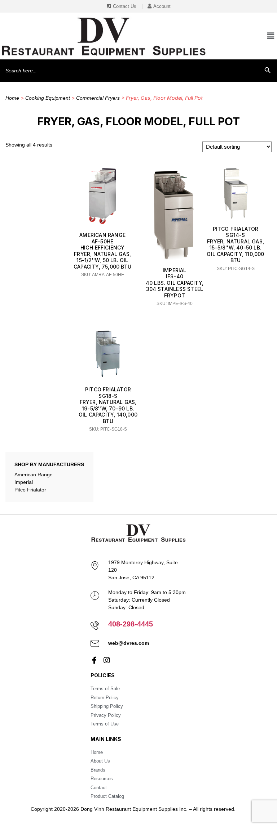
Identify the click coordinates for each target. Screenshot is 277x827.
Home (12, 98)
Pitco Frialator (30, 490)
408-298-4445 (130, 624)
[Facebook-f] (94, 660)
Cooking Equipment (47, 98)
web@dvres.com (128, 643)
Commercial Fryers (98, 98)
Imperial (23, 482)
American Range (33, 474)
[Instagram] (106, 660)
